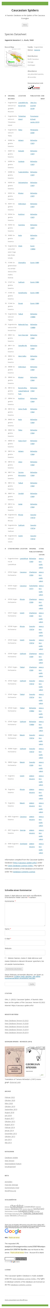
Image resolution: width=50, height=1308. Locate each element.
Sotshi (20, 536)
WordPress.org (10, 1191)
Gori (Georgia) (23, 335)
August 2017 (9, 1118)
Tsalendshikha (23, 172)
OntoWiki (37, 1211)
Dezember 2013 (11, 1133)
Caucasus (23, 572)
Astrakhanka (22, 293)
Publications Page (17, 1213)
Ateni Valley (22, 356)
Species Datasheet (33, 1213)
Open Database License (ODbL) (20, 865)
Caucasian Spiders (25, 10)
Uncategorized (10, 1166)
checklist (16, 1206)
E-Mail (8, 938)
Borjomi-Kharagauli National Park (23, 391)
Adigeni (20, 140)
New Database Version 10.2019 (16, 1029)
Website (8, 948)
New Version (9, 1161)
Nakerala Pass (23, 324)
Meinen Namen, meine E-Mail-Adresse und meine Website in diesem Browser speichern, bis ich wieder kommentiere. (24, 961)
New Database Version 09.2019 (16, 1032)
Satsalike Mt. (22, 345)
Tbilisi (20, 130)
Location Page (26, 1210)
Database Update (11, 1157)
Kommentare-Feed (12, 1188)
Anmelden (8, 1182)
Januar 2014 (9, 1130)
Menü (25, 25)
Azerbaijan (23, 844)
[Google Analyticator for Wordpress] (15, 1261)
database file (16, 1208)
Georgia (22, 830)
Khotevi (20, 193)
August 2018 (9, 1112)
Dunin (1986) (34, 262)
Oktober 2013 (10, 1136)
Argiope (7, 1207)
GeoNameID (38, 1208)
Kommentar (10, 901)
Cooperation (29, 1206)
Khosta (20, 515)
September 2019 (11, 1109)
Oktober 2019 (10, 1106)
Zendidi (21, 493)
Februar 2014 (10, 1127)
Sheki (20, 246)
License (15, 1211)
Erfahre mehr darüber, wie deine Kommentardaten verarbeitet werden (22, 977)
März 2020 (9, 1103)
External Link (15, 1082)
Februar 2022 (10, 1097)
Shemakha (22, 262)
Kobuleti (21, 151)
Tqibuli (20, 314)
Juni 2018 (8, 1115)
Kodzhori (21, 214)
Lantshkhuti (24, 558)
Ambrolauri (22, 204)
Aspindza (21, 225)
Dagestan (38, 1207)
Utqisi (20, 462)
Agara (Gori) (22, 441)
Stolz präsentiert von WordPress (16, 1300)
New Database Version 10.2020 (16, 1023)
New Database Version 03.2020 (16, 1026)
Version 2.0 (23, 1215)
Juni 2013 (8, 1139)
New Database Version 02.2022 (16, 1020)
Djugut (20, 303)
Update (7, 1215)
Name (8, 929)
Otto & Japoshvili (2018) (33, 105)
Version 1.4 (15, 1215)
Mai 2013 (8, 1142)
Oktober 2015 (10, 1121)
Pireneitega (8, 1213)
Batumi (22, 735)
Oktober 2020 (10, 1100)
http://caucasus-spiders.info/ (25, 862)
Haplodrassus (9, 1211)
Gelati (20, 504)
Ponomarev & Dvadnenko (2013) (34, 119)
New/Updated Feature (13, 1164)
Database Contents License (24, 871)
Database (7, 1209)
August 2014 (9, 1124)
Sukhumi (21, 282)
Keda (20, 235)
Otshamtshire (23, 182)
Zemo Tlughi (22, 409)
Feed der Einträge (11, 1185)
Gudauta (21, 161)
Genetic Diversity (27, 1209)
